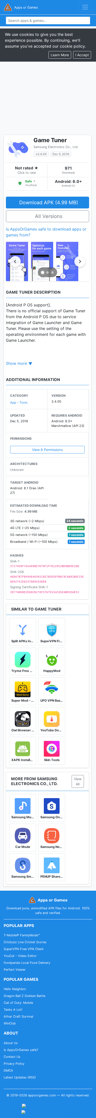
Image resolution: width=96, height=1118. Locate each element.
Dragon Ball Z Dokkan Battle (24, 996)
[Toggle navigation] (85, 7)
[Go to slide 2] (47, 272)
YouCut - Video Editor (20, 956)
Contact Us (12, 1057)
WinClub (10, 1023)
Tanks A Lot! (13, 1009)
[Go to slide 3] (52, 272)
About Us (11, 1043)
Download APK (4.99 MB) (48, 202)
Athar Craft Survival (18, 1016)
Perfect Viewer (15, 969)
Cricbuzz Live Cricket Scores (25, 942)
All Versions (48, 216)
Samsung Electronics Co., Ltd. (56, 147)
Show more (16, 363)
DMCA (8, 1070)
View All (77, 781)
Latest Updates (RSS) (20, 1077)
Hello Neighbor (15, 989)
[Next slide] (79, 261)
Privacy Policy (14, 1063)
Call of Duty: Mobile (18, 1003)
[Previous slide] (15, 261)
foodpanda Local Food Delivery (27, 963)
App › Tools (19, 402)
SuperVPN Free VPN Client (24, 949)
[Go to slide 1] (42, 272)
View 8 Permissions (47, 450)
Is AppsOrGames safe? (21, 1050)
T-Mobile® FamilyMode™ (22, 935)
